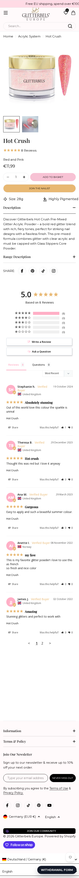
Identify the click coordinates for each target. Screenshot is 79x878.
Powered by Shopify (60, 836)
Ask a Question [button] (41, 351)
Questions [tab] (38, 364)
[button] (63, 427)
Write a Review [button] (41, 342)
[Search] (70, 26)
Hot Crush (12, 418)
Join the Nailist (39, 188)
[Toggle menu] (5, 12)
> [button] (50, 643)
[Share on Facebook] (22, 271)
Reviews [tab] (13, 364)
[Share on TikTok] (43, 271)
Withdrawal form (57, 870)
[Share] (54, 271)
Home (8, 36)
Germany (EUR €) (22, 817)
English (50, 817)
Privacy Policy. (13, 793)
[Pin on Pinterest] (33, 271)
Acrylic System (29, 36)
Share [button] (14, 427)
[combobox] (39, 26)
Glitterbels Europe (29, 836)
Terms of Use (58, 788)
